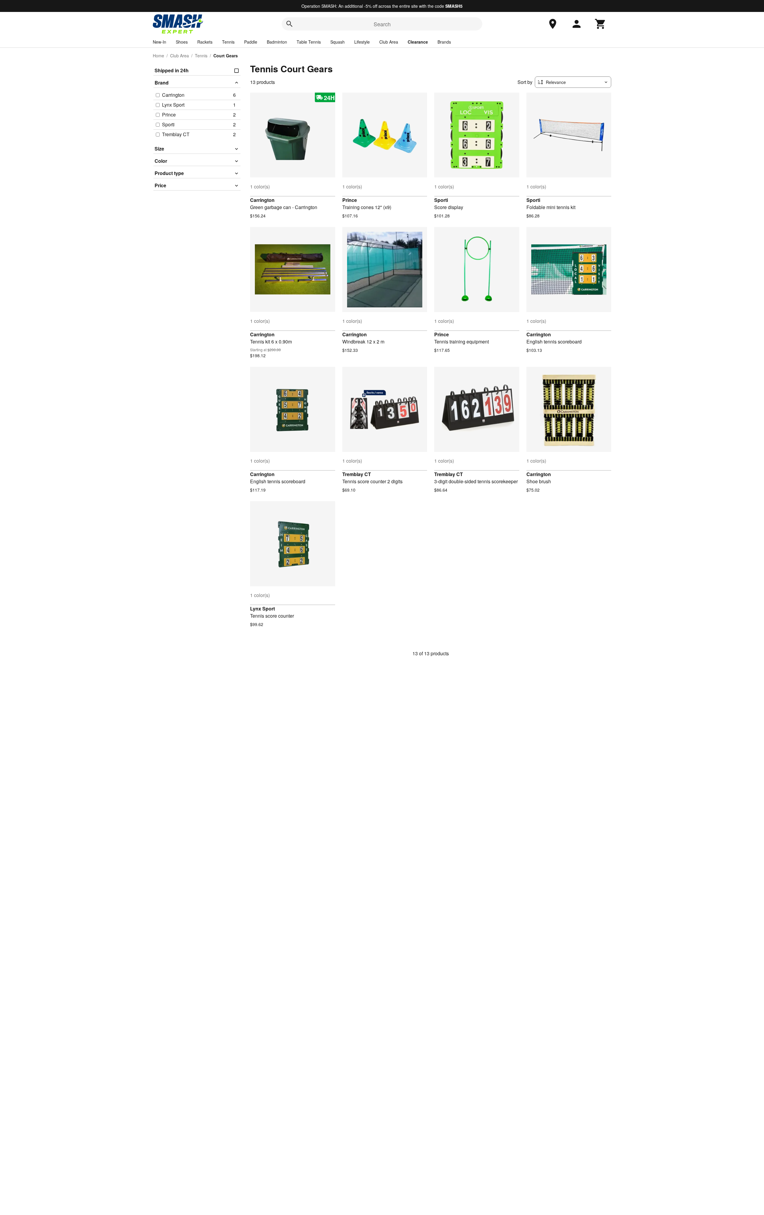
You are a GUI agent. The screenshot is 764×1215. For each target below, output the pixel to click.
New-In (159, 42)
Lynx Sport (262, 608)
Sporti (441, 200)
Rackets (204, 42)
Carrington (262, 200)
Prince (349, 200)
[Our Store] (553, 24)
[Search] (289, 23)
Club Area (388, 42)
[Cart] (600, 24)
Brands (444, 42)
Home (158, 56)
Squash (337, 42)
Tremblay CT (356, 474)
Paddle (250, 42)
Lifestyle (362, 42)
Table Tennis (309, 42)
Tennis (228, 42)
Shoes (182, 42)
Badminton (277, 42)
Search (382, 24)
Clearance (418, 42)
